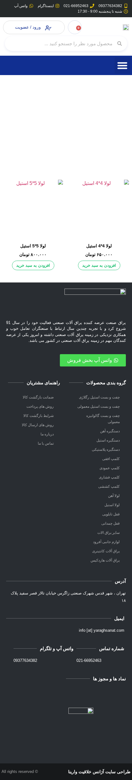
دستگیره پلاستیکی (106, 449)
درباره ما (47, 434)
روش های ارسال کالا (38, 425)
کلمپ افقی (111, 459)
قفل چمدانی (110, 523)
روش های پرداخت (40, 406)
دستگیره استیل (108, 440)
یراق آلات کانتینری (106, 551)
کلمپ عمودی (109, 468)
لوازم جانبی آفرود (106, 542)
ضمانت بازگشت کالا (38, 397)
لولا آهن (114, 496)
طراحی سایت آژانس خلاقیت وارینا (99, 771)
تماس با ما (46, 443)
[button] (123, 65)
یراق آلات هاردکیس (105, 560)
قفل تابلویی (111, 514)
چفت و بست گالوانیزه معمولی (103, 419)
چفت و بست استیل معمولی (98, 406)
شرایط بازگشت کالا (38, 416)
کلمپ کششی (109, 486)
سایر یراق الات (108, 532)
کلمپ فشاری (109, 477)
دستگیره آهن (110, 431)
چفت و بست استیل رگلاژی (99, 397)
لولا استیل (112, 505)
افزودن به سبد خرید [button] (99, 265)
